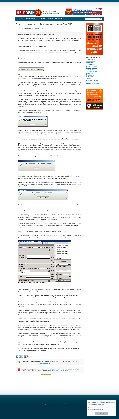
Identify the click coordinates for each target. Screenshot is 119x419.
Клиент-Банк (89, 76)
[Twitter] (20, 356)
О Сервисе (41, 18)
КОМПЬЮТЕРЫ (90, 62)
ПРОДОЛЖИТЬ (101, 413)
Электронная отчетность (93, 83)
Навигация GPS (90, 78)
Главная (20, 18)
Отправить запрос (45, 363)
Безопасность (90, 69)
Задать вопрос (30, 18)
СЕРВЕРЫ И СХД (91, 64)
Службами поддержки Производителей (56, 370)
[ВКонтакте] (17, 356)
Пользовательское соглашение (67, 404)
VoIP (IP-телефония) (92, 66)
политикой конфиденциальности (95, 409)
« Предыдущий (46, 374)
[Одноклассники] (22, 356)
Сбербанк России (39, 28)
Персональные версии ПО (56, 18)
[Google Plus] (27, 356)
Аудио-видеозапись (91, 68)
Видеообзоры (90, 75)
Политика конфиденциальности (52, 404)
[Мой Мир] (25, 356)
